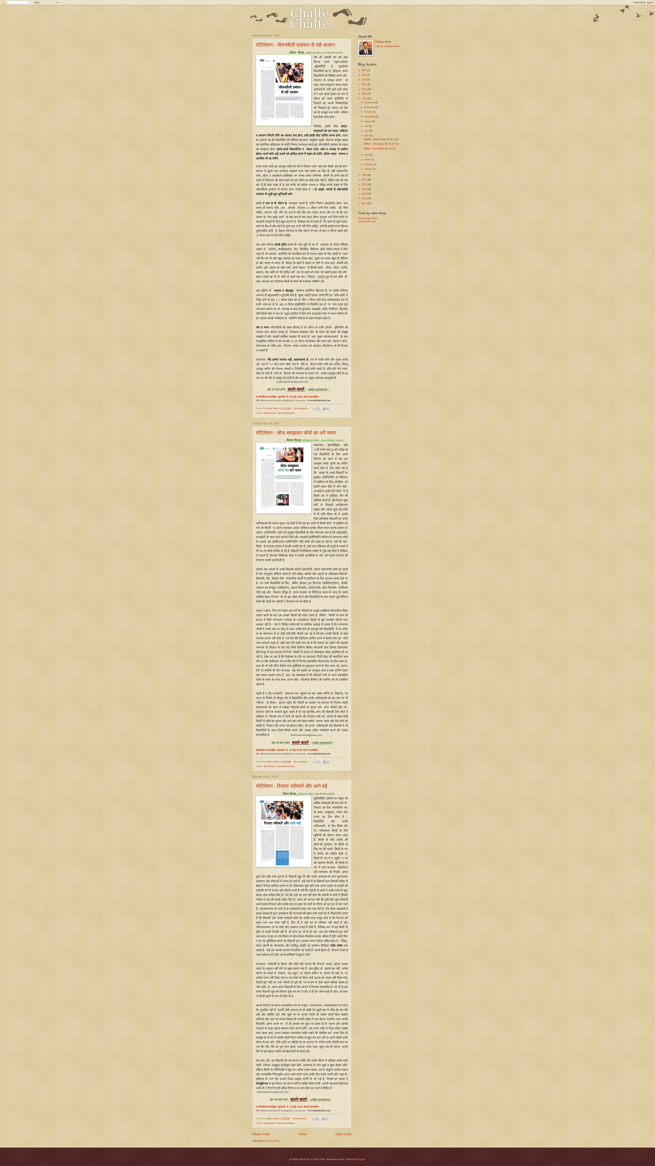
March (367, 159)
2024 (364, 75)
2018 (364, 175)
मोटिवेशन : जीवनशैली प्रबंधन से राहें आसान (295, 44)
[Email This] (315, 408)
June (367, 130)
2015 (364, 189)
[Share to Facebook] (324, 408)
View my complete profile (387, 46)
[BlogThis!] (318, 408)
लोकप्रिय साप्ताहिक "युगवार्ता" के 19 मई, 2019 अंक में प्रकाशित (287, 750)
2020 (364, 93)
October (368, 112)
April (366, 154)
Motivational (270, 413)
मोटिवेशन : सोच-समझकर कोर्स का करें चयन (296, 432)
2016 (364, 184)
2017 (364, 179)
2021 (364, 89)
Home (303, 1134)
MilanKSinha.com (367, 221)
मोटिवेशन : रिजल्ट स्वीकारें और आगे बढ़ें (291, 785)
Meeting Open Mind (367, 218)
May (366, 135)
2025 (364, 70)
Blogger (361, 1159)
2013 (364, 198)
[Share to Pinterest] (328, 408)
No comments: (301, 408)
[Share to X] (321, 408)
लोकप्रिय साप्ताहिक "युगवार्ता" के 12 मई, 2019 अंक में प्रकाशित (288, 1107)
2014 (364, 193)
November (369, 107)
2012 (364, 203)
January (368, 169)
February (369, 164)
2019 (364, 98)
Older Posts (343, 1134)
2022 (364, 84)
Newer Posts (261, 1134)
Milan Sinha (384, 42)
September (370, 116)
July (366, 126)
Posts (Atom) (272, 1141)
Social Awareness (286, 413)
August (368, 121)
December (369, 102)
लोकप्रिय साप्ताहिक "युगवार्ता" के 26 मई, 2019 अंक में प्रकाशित (288, 397)
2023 (364, 79)
